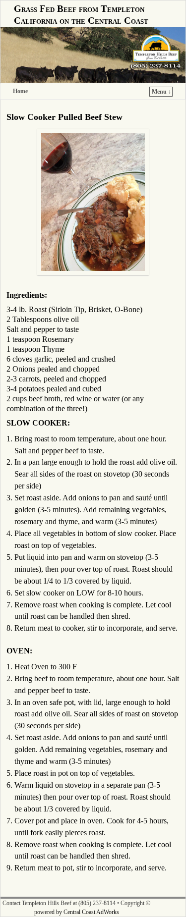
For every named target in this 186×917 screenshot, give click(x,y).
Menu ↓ (161, 91)
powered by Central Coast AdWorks (76, 912)
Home (20, 91)
